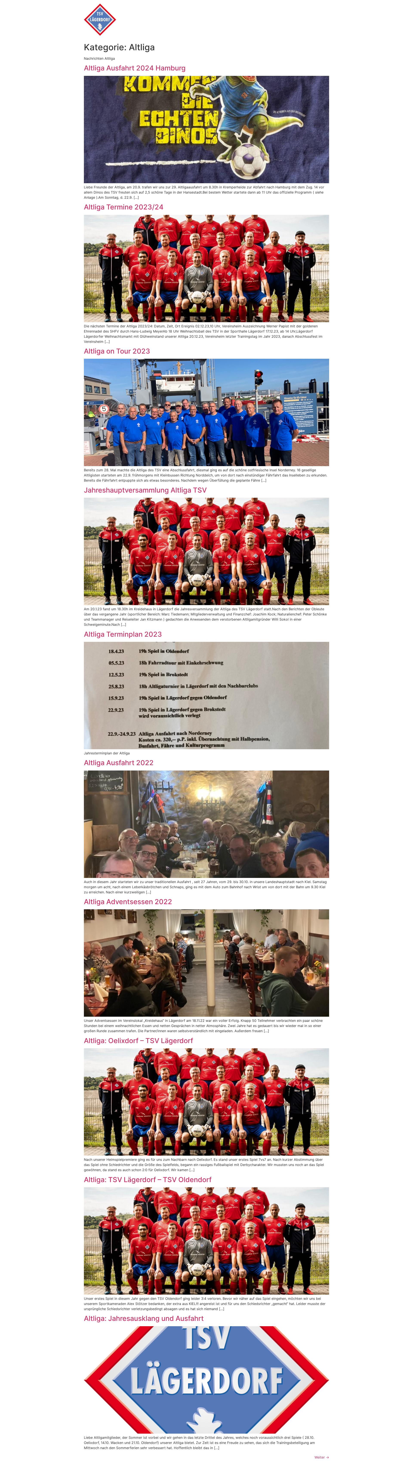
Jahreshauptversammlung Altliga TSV (145, 490)
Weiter (321, 1457)
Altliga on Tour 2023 (117, 351)
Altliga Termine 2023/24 (123, 207)
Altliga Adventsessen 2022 (128, 901)
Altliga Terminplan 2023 (123, 634)
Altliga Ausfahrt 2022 (119, 762)
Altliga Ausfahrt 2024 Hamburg (135, 68)
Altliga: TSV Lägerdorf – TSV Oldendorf (148, 1179)
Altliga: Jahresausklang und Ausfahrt (144, 1318)
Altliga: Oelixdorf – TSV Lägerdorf (138, 1040)
